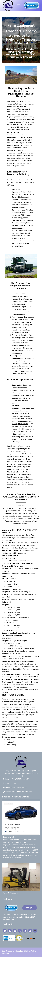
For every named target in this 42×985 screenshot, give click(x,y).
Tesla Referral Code (10, 837)
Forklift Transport (10, 893)
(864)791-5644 (10, 783)
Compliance (16, 358)
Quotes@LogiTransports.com (15, 787)
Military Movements (20, 424)
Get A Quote (29, 907)
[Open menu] (18, 5)
